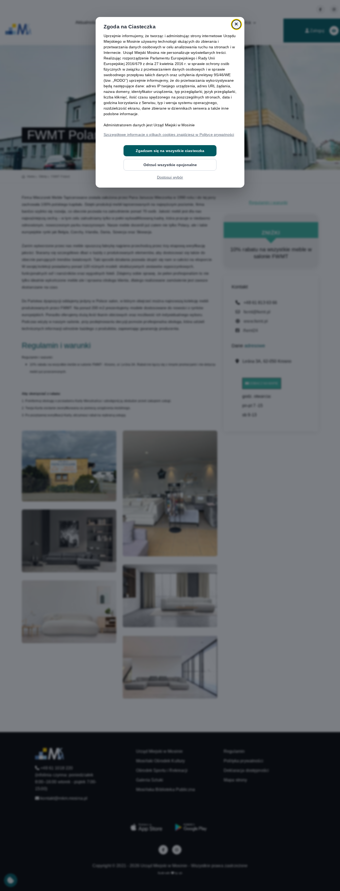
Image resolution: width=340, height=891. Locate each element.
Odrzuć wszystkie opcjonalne (170, 165)
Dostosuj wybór (170, 177)
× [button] (236, 24)
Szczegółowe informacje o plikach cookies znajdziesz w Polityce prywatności (169, 134)
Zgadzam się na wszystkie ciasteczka (170, 151)
